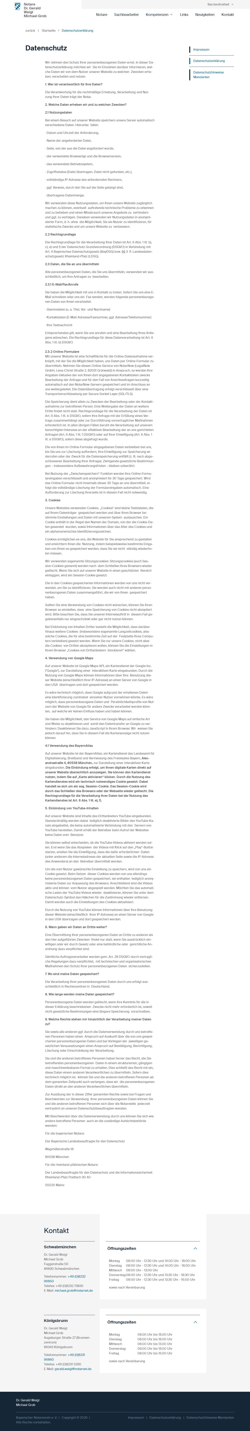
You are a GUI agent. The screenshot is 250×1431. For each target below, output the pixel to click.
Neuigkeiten (204, 14)
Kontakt (227, 14)
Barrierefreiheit (218, 4)
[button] (153, 1248)
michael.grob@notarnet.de (74, 1291)
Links (184, 14)
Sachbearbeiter (126, 14)
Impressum (201, 49)
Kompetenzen (157, 14)
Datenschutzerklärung (209, 61)
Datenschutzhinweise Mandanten (208, 74)
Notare (101, 14)
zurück (32, 31)
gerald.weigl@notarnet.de (73, 1369)
